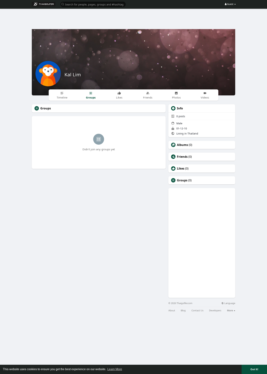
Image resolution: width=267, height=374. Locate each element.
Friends (182, 156)
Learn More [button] (114, 369)
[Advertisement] (133, 16)
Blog (183, 310)
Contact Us (197, 310)
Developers (215, 310)
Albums (182, 144)
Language (229, 303)
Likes (180, 168)
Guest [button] (230, 4)
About (171, 310)
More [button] (230, 310)
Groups (182, 180)
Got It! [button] (254, 369)
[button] (93, 4)
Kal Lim (72, 74)
